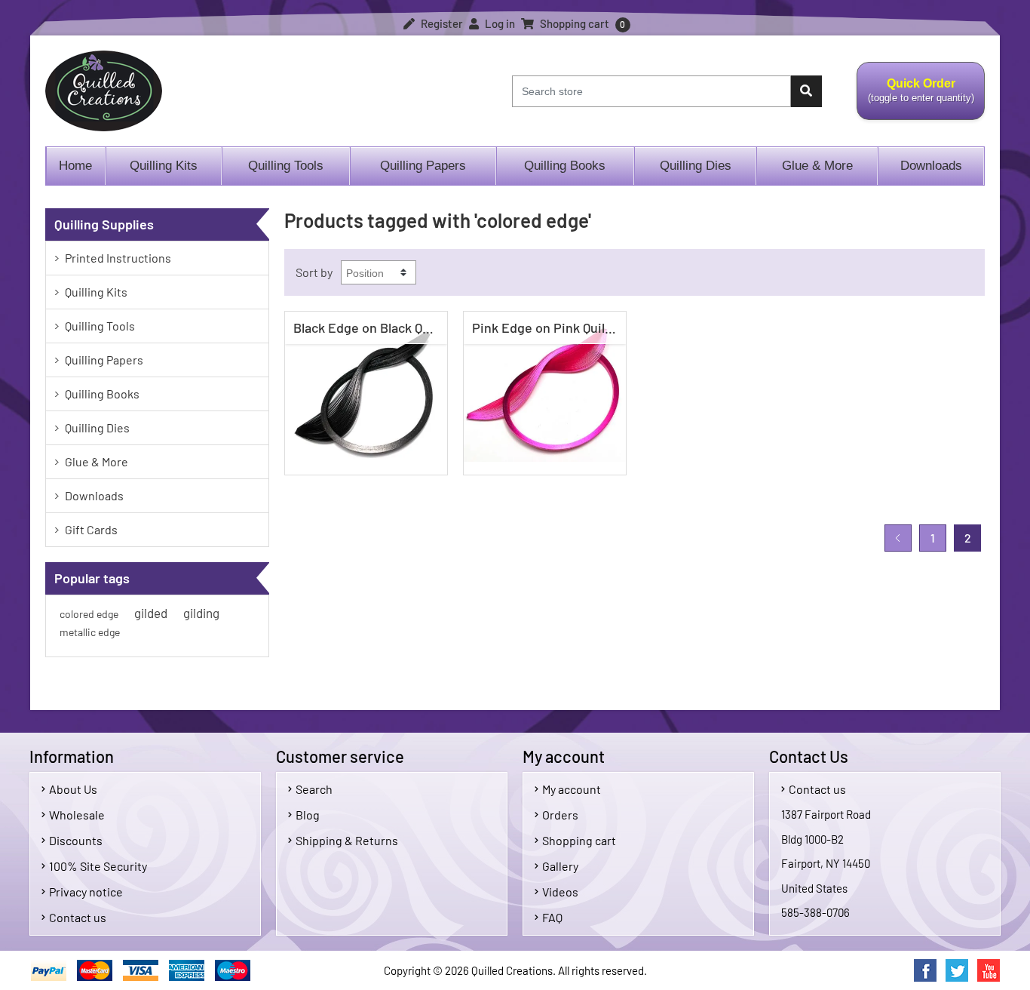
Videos (560, 891)
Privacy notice (86, 891)
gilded (150, 612)
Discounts (76, 840)
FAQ (552, 917)
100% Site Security (98, 866)
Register (440, 23)
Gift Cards (91, 529)
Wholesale (77, 814)
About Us (73, 789)
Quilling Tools (285, 165)
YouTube (988, 970)
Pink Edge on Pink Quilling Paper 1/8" (548, 327)
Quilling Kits (164, 165)
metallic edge (90, 632)
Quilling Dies (695, 165)
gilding (201, 612)
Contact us (77, 917)
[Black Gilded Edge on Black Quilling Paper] (366, 393)
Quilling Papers (423, 165)
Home (75, 165)
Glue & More (817, 165)
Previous (898, 538)
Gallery (560, 866)
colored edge (89, 613)
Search (314, 789)
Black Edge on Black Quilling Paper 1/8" (369, 327)
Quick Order (915, 99)
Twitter (957, 970)
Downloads (931, 165)
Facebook (925, 970)
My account (571, 789)
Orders (560, 814)
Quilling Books (564, 165)
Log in (499, 23)
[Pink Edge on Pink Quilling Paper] (545, 393)
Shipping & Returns (347, 840)
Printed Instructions (118, 258)
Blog (308, 814)
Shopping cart (579, 840)
